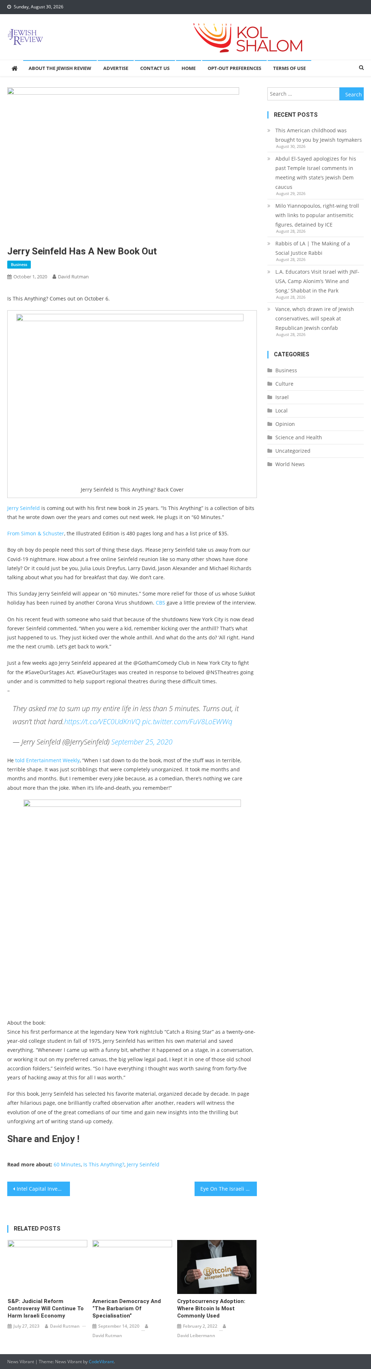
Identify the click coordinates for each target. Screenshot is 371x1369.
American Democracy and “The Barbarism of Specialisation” (126, 1308)
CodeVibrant (101, 1361)
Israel (282, 397)
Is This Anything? (103, 1164)
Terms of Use (289, 68)
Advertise (115, 68)
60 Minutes (67, 1164)
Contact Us (155, 68)
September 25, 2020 (141, 742)
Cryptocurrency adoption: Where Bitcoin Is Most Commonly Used (211, 1308)
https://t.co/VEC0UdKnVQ (102, 721)
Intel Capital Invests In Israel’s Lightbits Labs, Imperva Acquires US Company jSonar (43, 1188)
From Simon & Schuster (35, 533)
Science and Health (298, 437)
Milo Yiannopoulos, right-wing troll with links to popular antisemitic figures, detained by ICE (317, 215)
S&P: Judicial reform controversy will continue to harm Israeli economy (46, 1308)
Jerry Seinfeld (24, 508)
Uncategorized (292, 450)
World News (290, 464)
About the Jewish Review (60, 68)
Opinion (285, 423)
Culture (284, 383)
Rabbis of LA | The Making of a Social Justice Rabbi (312, 248)
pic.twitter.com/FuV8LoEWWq (187, 721)
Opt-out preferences (234, 68)
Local (281, 410)
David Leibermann (196, 1335)
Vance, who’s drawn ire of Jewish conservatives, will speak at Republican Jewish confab (314, 318)
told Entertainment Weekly (47, 760)
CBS (160, 602)
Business (19, 264)
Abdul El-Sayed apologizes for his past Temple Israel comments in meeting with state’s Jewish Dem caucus (315, 172)
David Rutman (73, 276)
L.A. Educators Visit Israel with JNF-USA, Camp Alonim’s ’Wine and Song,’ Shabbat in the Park (317, 281)
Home (189, 68)
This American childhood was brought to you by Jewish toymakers (318, 135)
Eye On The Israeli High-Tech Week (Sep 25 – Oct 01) (228, 1188)
